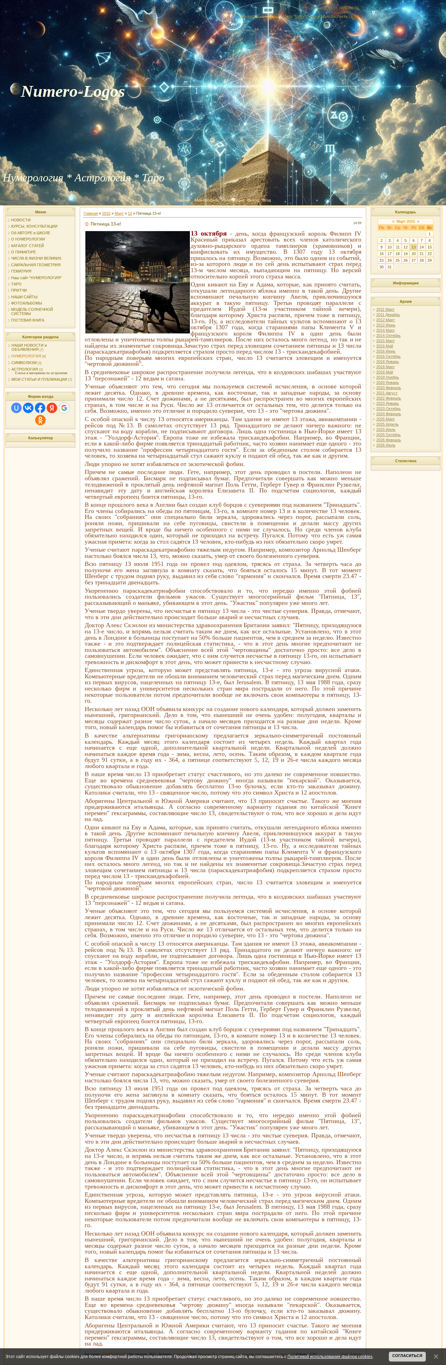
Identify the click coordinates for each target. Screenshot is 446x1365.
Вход (266, 200)
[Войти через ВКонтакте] (28, 408)
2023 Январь (387, 403)
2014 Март (385, 330)
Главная (182, 200)
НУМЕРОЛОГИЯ (26, 356)
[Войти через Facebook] (40, 408)
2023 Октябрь (388, 409)
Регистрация (233, 200)
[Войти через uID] (16, 408)
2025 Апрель (387, 424)
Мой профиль (207, 200)
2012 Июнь (385, 325)
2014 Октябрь (388, 335)
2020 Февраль (388, 388)
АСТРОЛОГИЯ (24, 369)
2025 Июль (385, 429)
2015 (106, 213)
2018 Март (385, 367)
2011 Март (385, 309)
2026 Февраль (388, 440)
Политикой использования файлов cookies (329, 1356)
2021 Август (387, 393)
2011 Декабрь (388, 315)
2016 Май (384, 346)
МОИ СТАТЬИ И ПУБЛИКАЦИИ (39, 379)
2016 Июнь (385, 351)
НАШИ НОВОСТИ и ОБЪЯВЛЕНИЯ (29, 347)
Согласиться (407, 1356)
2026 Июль (385, 445)
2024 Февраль (388, 414)
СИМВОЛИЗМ (24, 363)
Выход (253, 200)
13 (130, 213)
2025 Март (385, 419)
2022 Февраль (388, 398)
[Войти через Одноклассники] (40, 420)
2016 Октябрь (388, 356)
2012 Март (385, 320)
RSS (355, 16)
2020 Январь (387, 382)
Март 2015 (406, 221)
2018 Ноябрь (387, 377)
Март (119, 213)
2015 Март (385, 341)
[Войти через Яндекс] (52, 408)
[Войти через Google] (64, 407)
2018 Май (384, 372)
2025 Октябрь (388, 435)
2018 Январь (387, 362)
